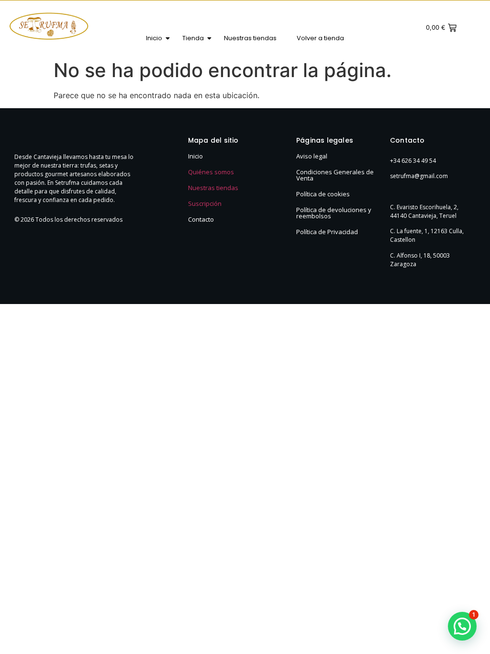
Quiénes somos (211, 172)
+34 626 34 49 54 (413, 161)
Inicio (154, 38)
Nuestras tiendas (250, 38)
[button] (462, 626)
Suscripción (205, 203)
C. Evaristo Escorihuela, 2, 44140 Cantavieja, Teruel (424, 211)
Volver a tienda (320, 38)
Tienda (193, 38)
